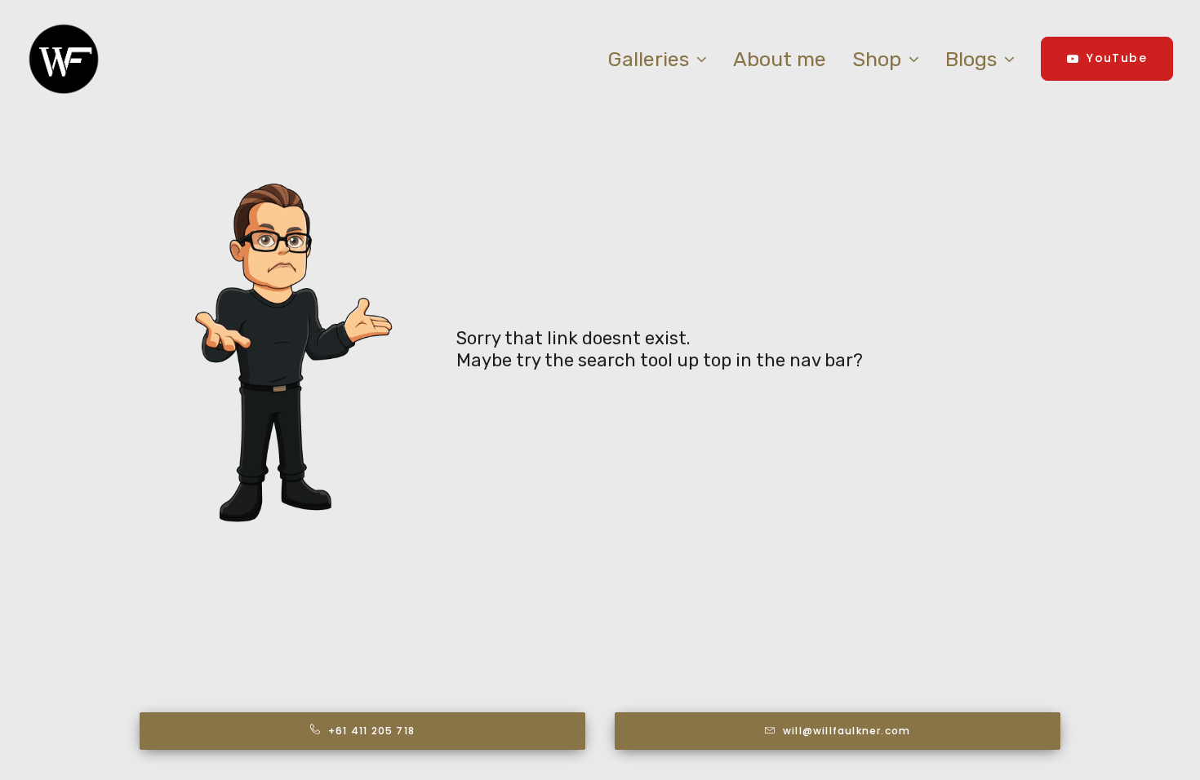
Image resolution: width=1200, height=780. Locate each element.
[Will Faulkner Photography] (63, 58)
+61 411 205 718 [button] (371, 731)
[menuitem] (662, 58)
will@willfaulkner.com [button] (846, 731)
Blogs (971, 59)
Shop (876, 59)
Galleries (648, 59)
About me (779, 59)
